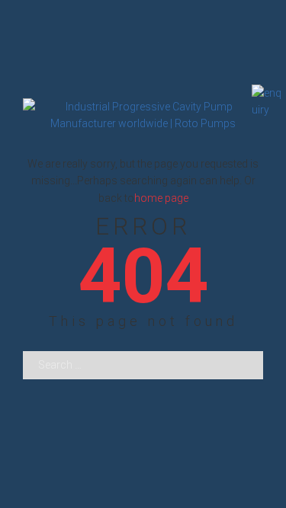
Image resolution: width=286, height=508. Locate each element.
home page (161, 198)
